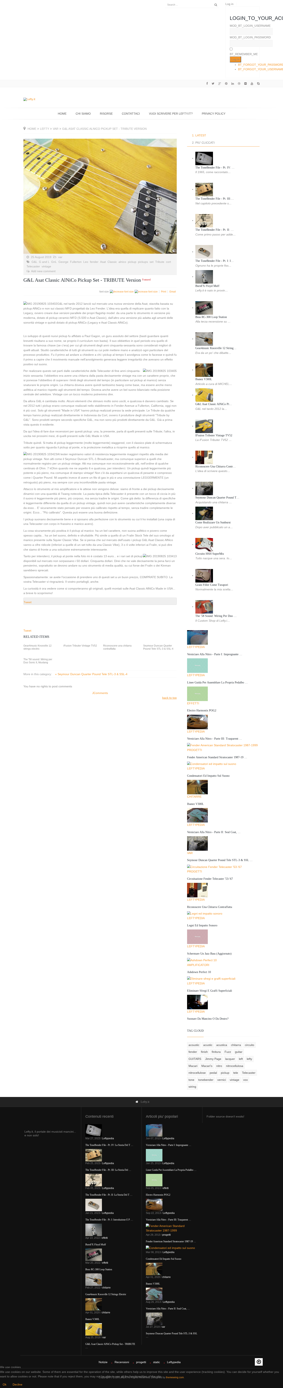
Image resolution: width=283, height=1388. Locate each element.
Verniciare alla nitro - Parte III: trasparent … (214, 738)
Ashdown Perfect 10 (199, 972)
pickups (143, 261)
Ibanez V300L (203, 379)
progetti (194, 750)
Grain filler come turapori (211, 584)
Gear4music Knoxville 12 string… (215, 348)
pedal (213, 1072)
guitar (238, 1051)
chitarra (236, 1045)
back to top (169, 697)
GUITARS (195, 1058)
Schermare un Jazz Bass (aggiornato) (209, 953)
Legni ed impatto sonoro (202, 925)
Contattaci (131, 113)
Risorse (106, 113)
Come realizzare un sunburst (213, 522)
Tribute (159, 261)
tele (235, 1072)
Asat (103, 261)
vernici (221, 1079)
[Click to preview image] (100, 196)
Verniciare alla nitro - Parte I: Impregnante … (214, 654)
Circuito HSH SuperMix (209, 553)
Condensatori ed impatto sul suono (208, 775)
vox (245, 1079)
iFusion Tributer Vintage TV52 (80, 645)
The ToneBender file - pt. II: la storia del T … (108, 1194)
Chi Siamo (83, 113)
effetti (193, 703)
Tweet (27, 602)
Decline (17, 1384)
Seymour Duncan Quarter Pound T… (217, 497)
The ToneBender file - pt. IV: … (215, 167)
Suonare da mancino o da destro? (208, 1018)
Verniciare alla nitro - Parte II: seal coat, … (214, 832)
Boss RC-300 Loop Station (211, 317)
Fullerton (76, 261)
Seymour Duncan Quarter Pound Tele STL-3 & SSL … (220, 860)
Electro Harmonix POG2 (201, 710)
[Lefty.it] (29, 99)
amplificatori (198, 965)
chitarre (194, 796)
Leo (85, 261)
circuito (249, 1045)
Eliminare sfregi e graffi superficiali (209, 990)
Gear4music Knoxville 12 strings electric (37, 647)
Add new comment (43, 271)
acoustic (194, 1045)
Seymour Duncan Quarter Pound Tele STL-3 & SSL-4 (158, 647)
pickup (132, 261)
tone (191, 1079)
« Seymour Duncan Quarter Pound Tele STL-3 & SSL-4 (91, 674)
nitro (219, 1066)
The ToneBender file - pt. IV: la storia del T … (109, 1145)
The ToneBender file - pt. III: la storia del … (108, 1169)
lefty (44, 128)
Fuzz (228, 1051)
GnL (54, 261)
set (152, 261)
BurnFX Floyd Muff (207, 286)
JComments (100, 693)
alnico (122, 261)
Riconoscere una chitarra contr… (215, 466)
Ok (4, 1384)
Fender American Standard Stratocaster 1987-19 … (217, 757)
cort (168, 261)
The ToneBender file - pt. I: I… (214, 260)
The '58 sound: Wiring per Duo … (216, 616)
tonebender (205, 1079)
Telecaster (33, 266)
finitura (216, 1051)
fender (94, 261)
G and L (44, 261)
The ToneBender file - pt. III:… (214, 198)
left (241, 1058)
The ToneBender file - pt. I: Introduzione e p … (109, 1219)
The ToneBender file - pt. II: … (214, 229)
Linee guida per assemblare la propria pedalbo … (217, 682)
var (55, 128)
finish (204, 1051)
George (63, 261)
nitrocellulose (197, 1072)
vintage (46, 266)
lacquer (230, 1058)
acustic (207, 1045)
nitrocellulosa (234, 1066)
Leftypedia (196, 647)
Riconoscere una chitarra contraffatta (117, 647)
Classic (112, 261)
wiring (192, 1086)
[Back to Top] (259, 1362)
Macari (193, 1066)
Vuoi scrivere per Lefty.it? (171, 113)
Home (62, 113)
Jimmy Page (213, 1058)
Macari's (206, 1066)
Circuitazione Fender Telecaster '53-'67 (210, 878)
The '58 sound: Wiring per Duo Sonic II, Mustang (37, 661)
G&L (34, 261)
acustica (221, 1045)
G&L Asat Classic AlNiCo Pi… (213, 404)
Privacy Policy (213, 113)
